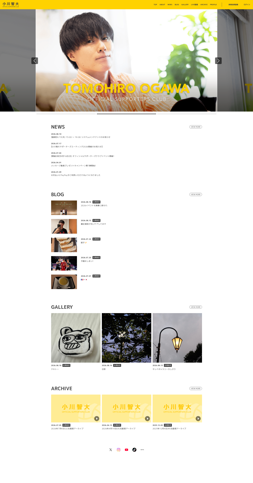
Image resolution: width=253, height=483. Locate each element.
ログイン (247, 4)
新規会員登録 (233, 4)
